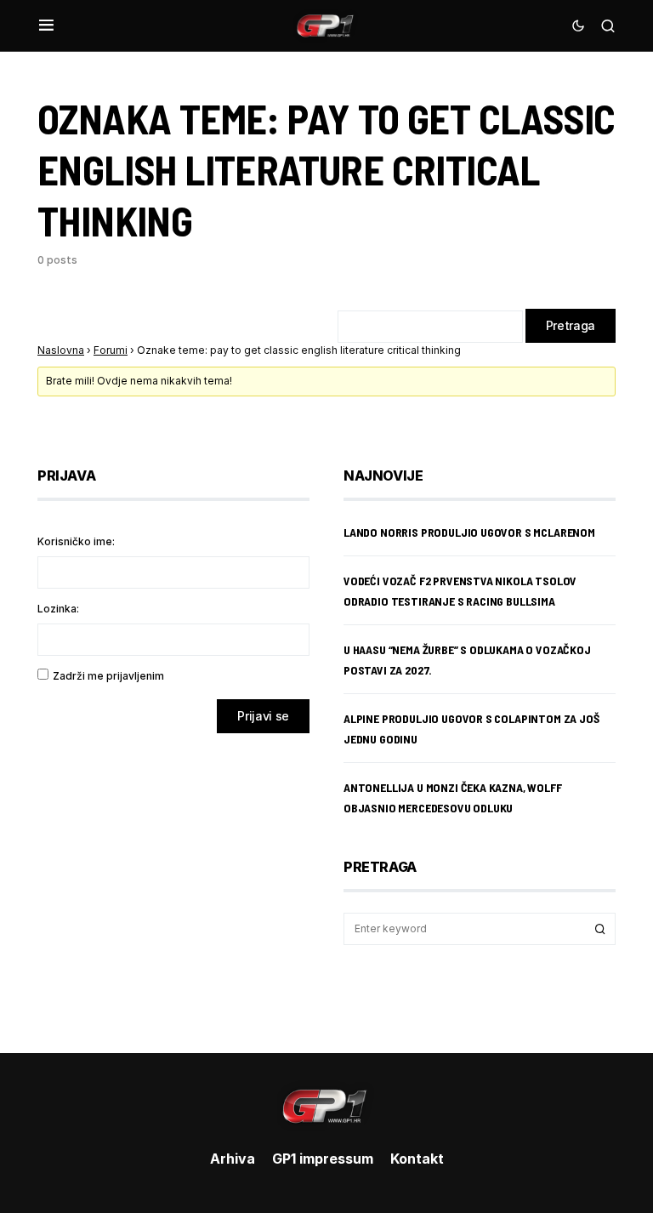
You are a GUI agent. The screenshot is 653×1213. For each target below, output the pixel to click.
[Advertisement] (173, 880)
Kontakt (417, 1158)
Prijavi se (263, 716)
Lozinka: (58, 608)
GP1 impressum (322, 1158)
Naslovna (60, 350)
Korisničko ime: (76, 541)
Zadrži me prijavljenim (108, 675)
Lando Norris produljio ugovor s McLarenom (469, 532)
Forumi (111, 350)
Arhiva (232, 1158)
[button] (46, 25)
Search (600, 929)
